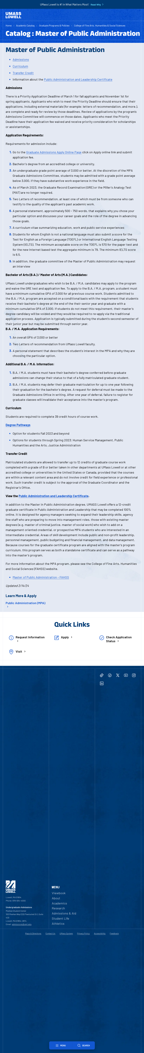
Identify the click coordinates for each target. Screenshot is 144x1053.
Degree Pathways (18, 425)
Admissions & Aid (64, 913)
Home (9, 25)
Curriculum (20, 66)
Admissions (21, 59)
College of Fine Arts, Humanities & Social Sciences (99, 25)
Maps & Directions (33, 933)
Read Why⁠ (96, 4)
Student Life (60, 918)
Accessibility (100, 933)
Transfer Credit (23, 73)
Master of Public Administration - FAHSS (41, 577)
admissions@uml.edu (21, 924)
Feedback (114, 933)
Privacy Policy (83, 933)
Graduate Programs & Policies (54, 25)
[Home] (13, 15)
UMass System (66, 933)
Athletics (58, 923)
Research (58, 908)
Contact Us (50, 933)
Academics (59, 903)
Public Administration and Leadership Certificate (78, 79)
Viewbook (59, 893)
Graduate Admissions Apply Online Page (53, 152)
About (56, 898)
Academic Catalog (25, 25)
